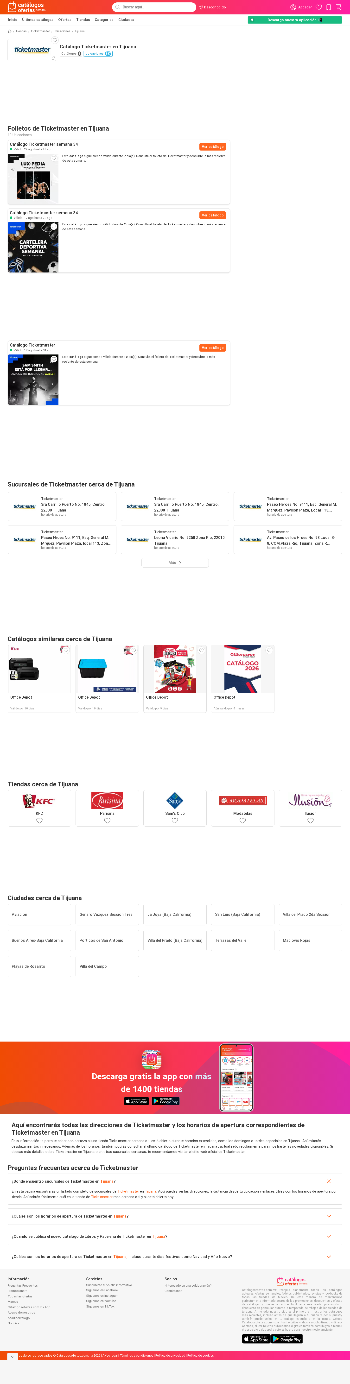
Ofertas (64, 20)
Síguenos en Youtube (101, 1301)
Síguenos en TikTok (100, 1306)
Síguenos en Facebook (102, 1290)
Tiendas (83, 20)
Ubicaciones (62, 31)
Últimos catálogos (37, 20)
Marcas (13, 1301)
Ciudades (126, 20)
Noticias (13, 1323)
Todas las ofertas (20, 1296)
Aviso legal (110, 1355)
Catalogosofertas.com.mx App (29, 1307)
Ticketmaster (40, 31)
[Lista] (338, 7)
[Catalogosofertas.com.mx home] (27, 7)
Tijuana (107, 1181)
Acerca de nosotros (21, 1312)
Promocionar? (17, 1291)
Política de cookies (200, 1355)
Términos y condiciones (136, 1355)
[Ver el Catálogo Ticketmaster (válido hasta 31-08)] (33, 379)
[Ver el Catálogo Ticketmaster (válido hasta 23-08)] (33, 247)
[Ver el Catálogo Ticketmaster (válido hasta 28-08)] (33, 179)
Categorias (104, 20)
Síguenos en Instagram (102, 1295)
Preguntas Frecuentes (23, 1285)
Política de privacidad (170, 1355)
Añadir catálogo (19, 1318)
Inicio (12, 20)
